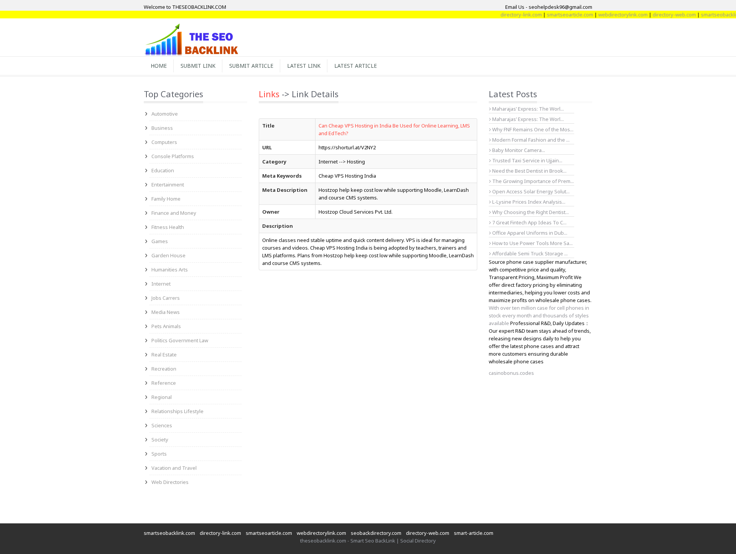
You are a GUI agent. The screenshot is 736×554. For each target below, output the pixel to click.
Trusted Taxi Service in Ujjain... (526, 160)
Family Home (166, 198)
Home (159, 65)
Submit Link (198, 65)
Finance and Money (173, 212)
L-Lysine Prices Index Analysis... (528, 201)
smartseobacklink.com (169, 532)
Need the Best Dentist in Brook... (529, 170)
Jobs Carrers (165, 297)
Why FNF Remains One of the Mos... (532, 129)
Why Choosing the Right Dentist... (530, 212)
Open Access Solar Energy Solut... (530, 191)
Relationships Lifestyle (177, 411)
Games (159, 241)
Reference (163, 382)
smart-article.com (473, 532)
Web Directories (170, 482)
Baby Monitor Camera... (518, 150)
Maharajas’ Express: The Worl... (527, 108)
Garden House (168, 255)
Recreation (163, 368)
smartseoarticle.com (561, 14)
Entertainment (167, 184)
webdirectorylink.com (614, 14)
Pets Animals (166, 326)
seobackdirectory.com (376, 532)
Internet (161, 283)
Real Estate (164, 354)
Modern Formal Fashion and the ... (530, 139)
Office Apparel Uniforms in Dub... (529, 232)
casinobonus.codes (511, 372)
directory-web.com (665, 14)
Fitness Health (167, 227)
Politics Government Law (179, 340)
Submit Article (251, 65)
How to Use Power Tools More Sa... (532, 243)
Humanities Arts (169, 269)
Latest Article (355, 65)
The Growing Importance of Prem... (532, 181)
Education (162, 170)
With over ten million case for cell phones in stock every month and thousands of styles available (539, 315)
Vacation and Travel (174, 467)
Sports (159, 453)
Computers (164, 142)
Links (269, 94)
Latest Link (303, 65)
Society (159, 439)
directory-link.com (512, 14)
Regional (161, 397)
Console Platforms (172, 156)
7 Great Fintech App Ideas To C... (529, 222)
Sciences (161, 425)
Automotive (164, 113)
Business (162, 127)
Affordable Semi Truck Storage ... (529, 253)
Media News (165, 312)
